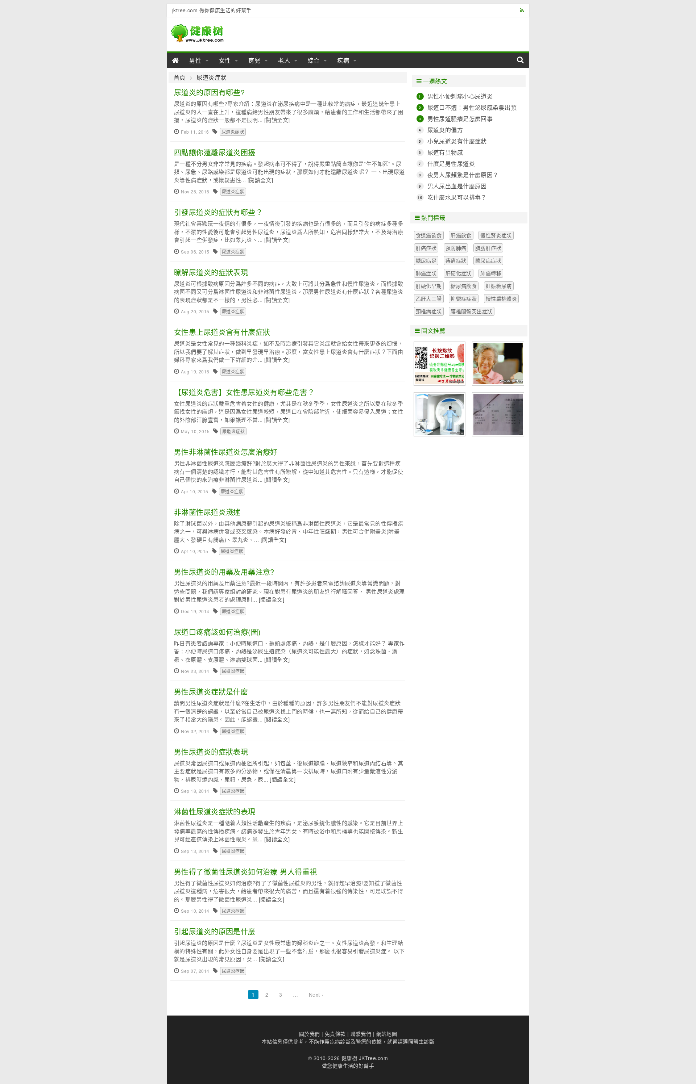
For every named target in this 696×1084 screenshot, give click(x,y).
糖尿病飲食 (464, 285)
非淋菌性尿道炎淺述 (207, 512)
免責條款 (335, 1033)
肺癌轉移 (490, 273)
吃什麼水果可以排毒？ (457, 197)
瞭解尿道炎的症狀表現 (211, 272)
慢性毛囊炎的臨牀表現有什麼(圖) (439, 363)
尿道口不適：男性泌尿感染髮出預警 (472, 107)
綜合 (314, 60)
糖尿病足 (426, 260)
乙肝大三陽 (429, 298)
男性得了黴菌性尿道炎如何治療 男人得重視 (245, 871)
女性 (225, 60)
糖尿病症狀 (488, 260)
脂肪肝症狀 (488, 247)
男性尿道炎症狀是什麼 (211, 691)
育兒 (254, 60)
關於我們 (309, 1033)
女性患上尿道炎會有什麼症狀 (222, 332)
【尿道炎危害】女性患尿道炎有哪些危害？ (244, 392)
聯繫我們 (361, 1033)
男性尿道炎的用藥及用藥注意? (224, 571)
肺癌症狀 (426, 273)
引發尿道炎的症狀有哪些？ (218, 212)
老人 (284, 60)
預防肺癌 (456, 247)
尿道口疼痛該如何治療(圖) (217, 632)
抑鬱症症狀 (464, 298)
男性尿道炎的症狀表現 (211, 751)
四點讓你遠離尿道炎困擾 (215, 152)
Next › (316, 994)
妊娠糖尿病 (499, 285)
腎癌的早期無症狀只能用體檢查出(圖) (439, 414)
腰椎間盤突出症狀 (471, 311)
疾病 (343, 60)
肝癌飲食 (461, 235)
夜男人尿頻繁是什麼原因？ (463, 175)
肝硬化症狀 (459, 273)
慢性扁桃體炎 (501, 298)
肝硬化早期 (429, 285)
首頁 (180, 77)
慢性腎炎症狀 (496, 235)
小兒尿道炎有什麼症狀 (457, 141)
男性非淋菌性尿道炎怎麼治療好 (226, 452)
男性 (195, 60)
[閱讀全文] (277, 120)
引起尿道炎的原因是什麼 (215, 931)
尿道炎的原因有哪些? (209, 92)
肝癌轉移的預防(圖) (498, 363)
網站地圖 (386, 1033)
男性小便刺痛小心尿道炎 (460, 96)
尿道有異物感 (445, 152)
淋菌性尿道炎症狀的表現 (215, 811)
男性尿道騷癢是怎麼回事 (460, 118)
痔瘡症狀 (456, 260)
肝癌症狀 (426, 247)
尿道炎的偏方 (445, 130)
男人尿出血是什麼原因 (457, 186)
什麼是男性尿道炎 (451, 163)
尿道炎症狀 (211, 77)
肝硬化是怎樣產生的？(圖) (498, 414)
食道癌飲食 (429, 235)
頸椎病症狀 (429, 311)
